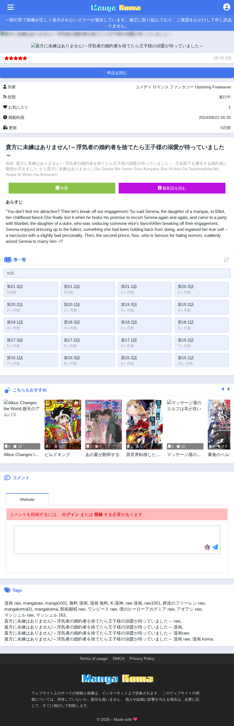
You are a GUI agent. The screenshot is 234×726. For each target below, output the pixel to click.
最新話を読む (173, 188)
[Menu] (10, 7)
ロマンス (161, 87)
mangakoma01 (18, 609)
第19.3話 (129, 304)
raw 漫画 (134, 603)
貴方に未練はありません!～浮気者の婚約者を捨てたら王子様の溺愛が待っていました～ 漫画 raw (97, 638)
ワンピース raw (102, 609)
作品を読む (117, 72)
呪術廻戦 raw (72, 609)
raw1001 (152, 603)
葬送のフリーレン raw (184, 603)
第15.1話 (186, 357)
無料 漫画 (78, 603)
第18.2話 (129, 322)
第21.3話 (15, 286)
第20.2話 (15, 304)
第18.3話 (72, 322)
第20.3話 (186, 286)
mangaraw (33, 603)
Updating (203, 87)
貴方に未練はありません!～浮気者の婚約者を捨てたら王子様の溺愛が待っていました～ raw (92, 621)
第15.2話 (129, 357)
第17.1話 (129, 340)
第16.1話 (15, 357)
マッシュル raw (19, 615)
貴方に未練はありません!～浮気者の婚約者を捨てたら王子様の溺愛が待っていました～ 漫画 (93, 627)
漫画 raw (12, 603)
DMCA (118, 658)
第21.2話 (72, 286)
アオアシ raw (189, 609)
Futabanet (221, 87)
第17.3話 (15, 340)
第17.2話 (72, 340)
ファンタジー (182, 87)
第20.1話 (72, 304)
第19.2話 (186, 304)
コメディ (144, 87)
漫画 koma (202, 638)
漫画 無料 (99, 603)
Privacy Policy (142, 658)
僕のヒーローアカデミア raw (146, 609)
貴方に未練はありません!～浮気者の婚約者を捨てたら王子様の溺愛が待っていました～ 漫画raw (96, 633)
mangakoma (46, 609)
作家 (63, 188)
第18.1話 (186, 322)
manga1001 (56, 603)
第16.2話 (186, 340)
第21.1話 (129, 286)
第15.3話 (72, 357)
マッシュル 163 (50, 615)
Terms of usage (94, 658)
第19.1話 (15, 322)
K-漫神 (116, 603)
